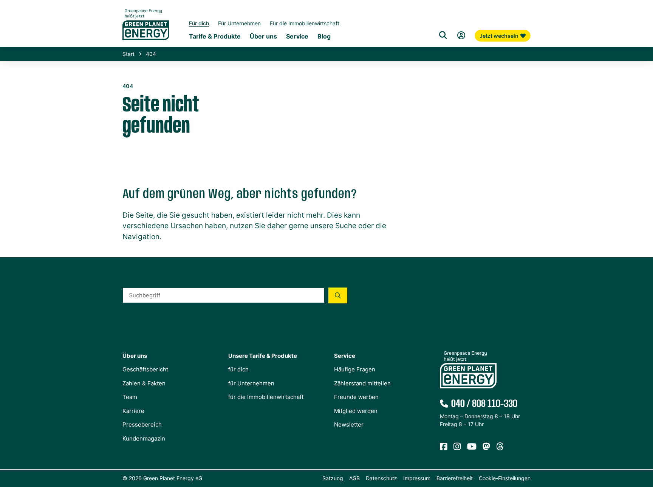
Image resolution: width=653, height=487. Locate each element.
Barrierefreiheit (454, 478)
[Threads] (500, 446)
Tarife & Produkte (215, 36)
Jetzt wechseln (499, 35)
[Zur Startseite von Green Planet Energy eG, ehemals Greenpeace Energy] (145, 30)
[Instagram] (457, 446)
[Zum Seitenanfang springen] (643, 447)
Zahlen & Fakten (144, 383)
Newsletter (349, 424)
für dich (238, 369)
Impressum (416, 478)
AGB (354, 478)
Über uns (263, 36)
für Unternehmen (251, 383)
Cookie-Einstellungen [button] (505, 478)
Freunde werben (356, 396)
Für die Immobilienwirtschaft (304, 23)
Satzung (332, 478)
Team (129, 396)
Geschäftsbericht (145, 369)
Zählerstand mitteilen (362, 383)
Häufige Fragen (354, 369)
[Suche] (443, 35)
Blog (324, 36)
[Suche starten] (337, 295)
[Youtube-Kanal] (472, 446)
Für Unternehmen (239, 23)
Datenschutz (381, 478)
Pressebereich (142, 424)
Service (297, 36)
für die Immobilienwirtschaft (265, 396)
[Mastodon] (486, 446)
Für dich (199, 23)
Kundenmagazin (143, 438)
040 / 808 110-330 (484, 404)
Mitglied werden (356, 410)
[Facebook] (443, 446)
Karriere (133, 410)
